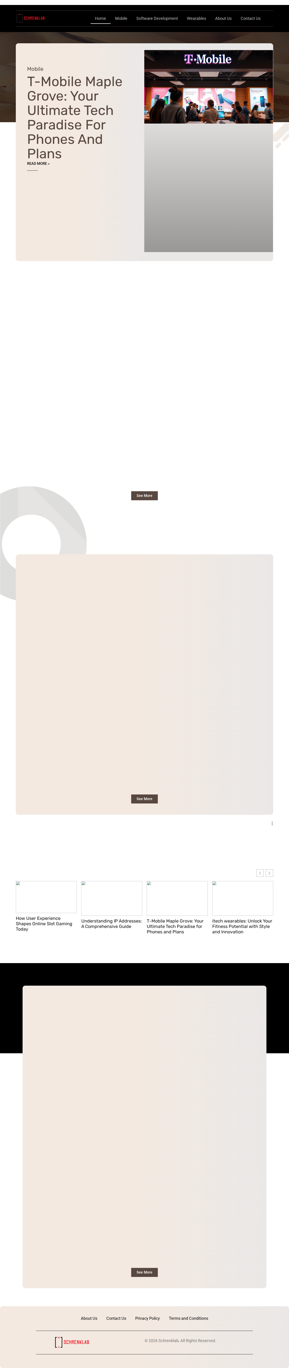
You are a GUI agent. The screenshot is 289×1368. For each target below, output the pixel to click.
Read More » (38, 163)
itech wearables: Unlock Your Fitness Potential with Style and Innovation (242, 926)
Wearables (196, 18)
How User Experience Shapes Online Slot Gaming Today (44, 924)
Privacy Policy (147, 1318)
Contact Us (251, 18)
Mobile (121, 18)
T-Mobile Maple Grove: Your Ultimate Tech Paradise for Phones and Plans (75, 117)
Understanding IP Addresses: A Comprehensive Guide (111, 923)
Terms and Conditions (188, 1318)
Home (100, 18)
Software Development (157, 18)
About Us (223, 18)
